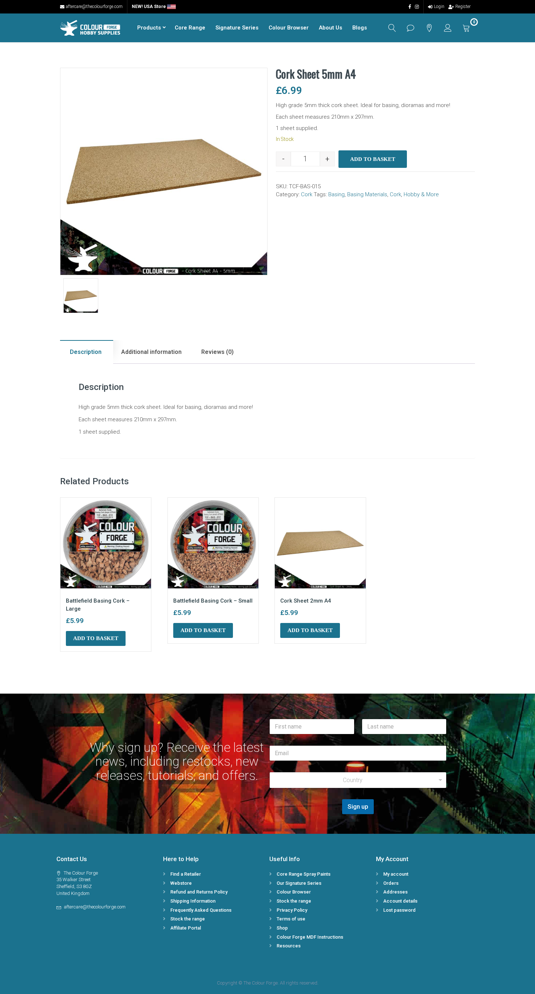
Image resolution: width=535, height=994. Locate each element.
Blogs (359, 27)
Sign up (358, 806)
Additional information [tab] (151, 351)
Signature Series (236, 27)
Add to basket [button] (95, 638)
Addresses (395, 892)
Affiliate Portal (185, 928)
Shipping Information (192, 901)
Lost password (399, 910)
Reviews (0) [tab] (217, 351)
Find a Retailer (185, 874)
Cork (306, 194)
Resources (289, 945)
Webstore (181, 883)
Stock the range (187, 919)
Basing (336, 194)
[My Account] (447, 27)
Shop (282, 928)
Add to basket (372, 159)
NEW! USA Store (149, 6)
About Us (330, 27)
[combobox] (358, 780)
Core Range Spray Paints (303, 874)
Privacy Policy (292, 910)
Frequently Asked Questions (200, 910)
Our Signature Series (299, 883)
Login (439, 6)
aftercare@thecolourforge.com (94, 6)
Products (149, 27)
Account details (400, 901)
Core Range (190, 27)
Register (463, 6)
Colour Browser (289, 27)
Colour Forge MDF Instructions (310, 937)
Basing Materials (367, 194)
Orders (391, 883)
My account (395, 874)
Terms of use (291, 919)
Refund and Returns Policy (198, 892)
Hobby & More (421, 194)
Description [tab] (86, 351)
